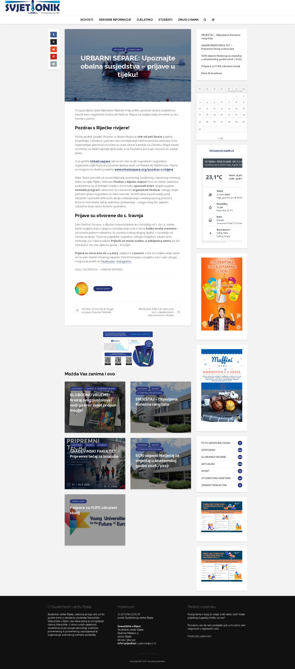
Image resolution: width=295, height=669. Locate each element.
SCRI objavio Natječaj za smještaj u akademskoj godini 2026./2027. (157, 460)
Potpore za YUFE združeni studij (93, 510)
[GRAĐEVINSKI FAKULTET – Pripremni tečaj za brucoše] (95, 463)
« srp (220, 138)
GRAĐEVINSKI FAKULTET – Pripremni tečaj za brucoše (94, 454)
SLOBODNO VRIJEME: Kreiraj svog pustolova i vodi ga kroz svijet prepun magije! (93, 402)
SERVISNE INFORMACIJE (115, 19)
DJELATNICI (145, 19)
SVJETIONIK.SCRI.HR (129, 614)
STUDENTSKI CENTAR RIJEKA (149, 393)
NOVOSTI (87, 19)
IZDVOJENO (118, 49)
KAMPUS (89, 389)
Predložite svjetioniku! (199, 636)
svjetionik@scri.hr (146, 643)
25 (207, 122)
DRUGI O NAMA (188, 19)
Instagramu (124, 261)
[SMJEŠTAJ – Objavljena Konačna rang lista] (160, 407)
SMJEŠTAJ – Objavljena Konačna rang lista (157, 401)
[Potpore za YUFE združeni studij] (95, 519)
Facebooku (108, 261)
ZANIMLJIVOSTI (134, 49)
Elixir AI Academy (211, 73)
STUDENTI (165, 19)
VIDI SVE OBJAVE (103, 289)
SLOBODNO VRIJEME (106, 389)
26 (214, 122)
